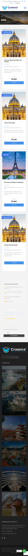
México (14, 504)
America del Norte (14, 377)
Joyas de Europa (9, 123)
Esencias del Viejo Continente (13, 182)
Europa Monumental (11, 245)
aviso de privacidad (14, 357)
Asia (14, 428)
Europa (14, 453)
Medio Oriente (14, 478)
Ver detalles (14, 82)
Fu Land (15, 552)
